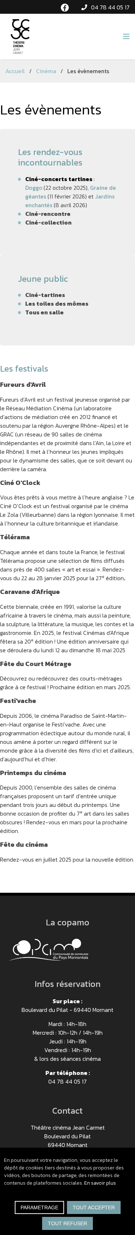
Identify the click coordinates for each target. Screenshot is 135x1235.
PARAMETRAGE (39, 1207)
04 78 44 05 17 (110, 7)
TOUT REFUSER (67, 1223)
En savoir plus (100, 1183)
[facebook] (65, 8)
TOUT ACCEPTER (94, 1207)
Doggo (33, 187)
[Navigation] (126, 36)
